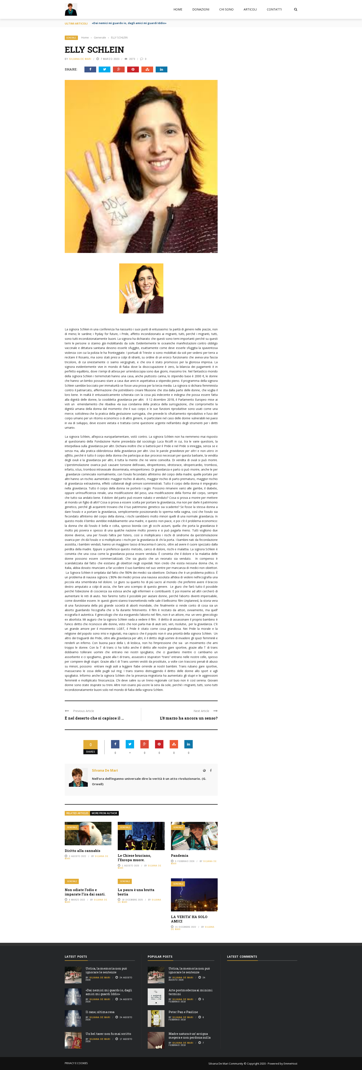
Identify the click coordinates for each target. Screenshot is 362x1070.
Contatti (274, 9)
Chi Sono (226, 9)
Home (177, 9)
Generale (71, 37)
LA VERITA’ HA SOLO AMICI (189, 919)
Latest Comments (242, 956)
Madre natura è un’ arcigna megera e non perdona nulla (190, 1035)
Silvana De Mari (80, 59)
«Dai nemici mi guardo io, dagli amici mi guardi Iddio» (129, 23)
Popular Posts (160, 956)
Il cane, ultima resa (100, 1012)
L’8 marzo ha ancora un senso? (189, 718)
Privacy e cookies (76, 1063)
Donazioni (200, 9)
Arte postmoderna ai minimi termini (191, 992)
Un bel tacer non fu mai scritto (108, 1034)
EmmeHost (290, 1063)
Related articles (77, 813)
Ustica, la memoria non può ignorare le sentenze (106, 970)
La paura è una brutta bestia (136, 892)
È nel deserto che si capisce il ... (94, 718)
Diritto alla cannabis (82, 850)
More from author (104, 813)
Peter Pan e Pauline (183, 1012)
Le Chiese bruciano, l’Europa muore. (134, 857)
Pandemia (179, 855)
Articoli (250, 9)
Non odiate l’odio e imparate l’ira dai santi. (85, 892)
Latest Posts (76, 956)
